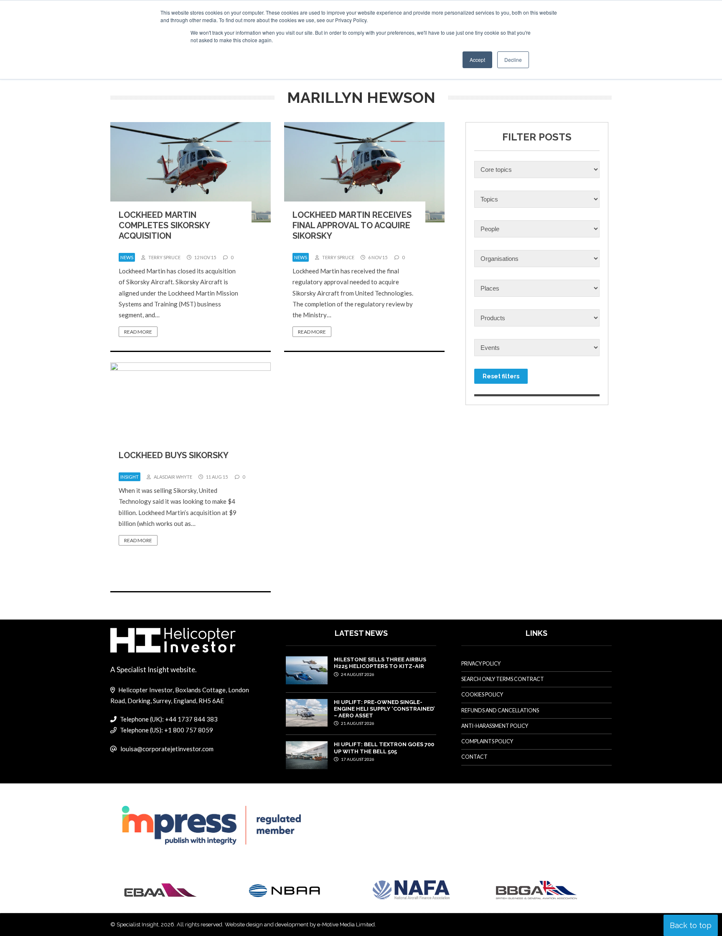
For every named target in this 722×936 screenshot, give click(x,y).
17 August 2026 (357, 759)
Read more (138, 332)
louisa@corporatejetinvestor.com (167, 748)
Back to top (691, 925)
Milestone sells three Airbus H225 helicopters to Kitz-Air (380, 662)
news (126, 257)
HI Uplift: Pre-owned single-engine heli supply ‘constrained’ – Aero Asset (384, 709)
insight (129, 476)
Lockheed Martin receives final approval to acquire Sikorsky (352, 225)
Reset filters (501, 376)
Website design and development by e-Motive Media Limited (300, 924)
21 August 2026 (357, 723)
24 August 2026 (357, 674)
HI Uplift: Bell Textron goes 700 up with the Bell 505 (384, 747)
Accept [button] (477, 59)
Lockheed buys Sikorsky (174, 455)
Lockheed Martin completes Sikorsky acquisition (164, 225)
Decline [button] (513, 59)
